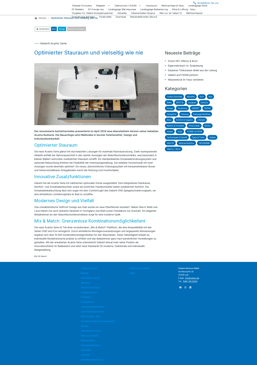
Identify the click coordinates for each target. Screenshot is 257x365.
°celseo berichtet (174, 96)
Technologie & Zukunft (177, 137)
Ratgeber (84, 273)
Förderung (182, 108)
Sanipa (170, 131)
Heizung (184, 114)
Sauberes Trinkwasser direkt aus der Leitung (192, 70)
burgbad (192, 102)
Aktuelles (191, 96)
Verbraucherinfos (186, 143)
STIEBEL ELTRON (194, 131)
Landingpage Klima (89, 292)
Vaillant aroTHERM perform (183, 75)
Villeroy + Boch (173, 149)
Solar (180, 131)
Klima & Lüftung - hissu (90, 316)
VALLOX (170, 143)
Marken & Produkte (175, 126)
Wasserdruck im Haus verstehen (185, 79)
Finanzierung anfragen (90, 345)
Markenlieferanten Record (92, 359)
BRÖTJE (180, 102)
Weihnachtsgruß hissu (90, 287)
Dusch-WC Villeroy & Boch (183, 61)
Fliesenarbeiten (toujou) (91, 331)
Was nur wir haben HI (90, 335)
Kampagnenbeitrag (201, 114)
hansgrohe (171, 114)
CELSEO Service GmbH (139, 268)
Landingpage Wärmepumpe (92, 307)
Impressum (85, 283)
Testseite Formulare (89, 268)
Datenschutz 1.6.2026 (90, 278)
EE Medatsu (86, 297)
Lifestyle (201, 120)
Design (62, 29)
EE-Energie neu (87, 302)
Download (85, 355)
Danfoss (204, 102)
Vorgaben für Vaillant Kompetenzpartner (98, 321)
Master (132, 273)
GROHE (207, 108)
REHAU (208, 126)
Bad (54, 29)
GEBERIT (195, 108)
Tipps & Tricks (198, 137)
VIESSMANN (204, 143)
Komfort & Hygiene (76, 29)
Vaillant (212, 137)
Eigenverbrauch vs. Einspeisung (185, 65)
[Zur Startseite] (52, 7)
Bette (169, 102)
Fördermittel (86, 350)
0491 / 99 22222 (190, 281)
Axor (202, 96)
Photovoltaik (194, 126)
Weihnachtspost (88, 340)
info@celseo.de (192, 278)
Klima (169, 120)
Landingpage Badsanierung (92, 311)
